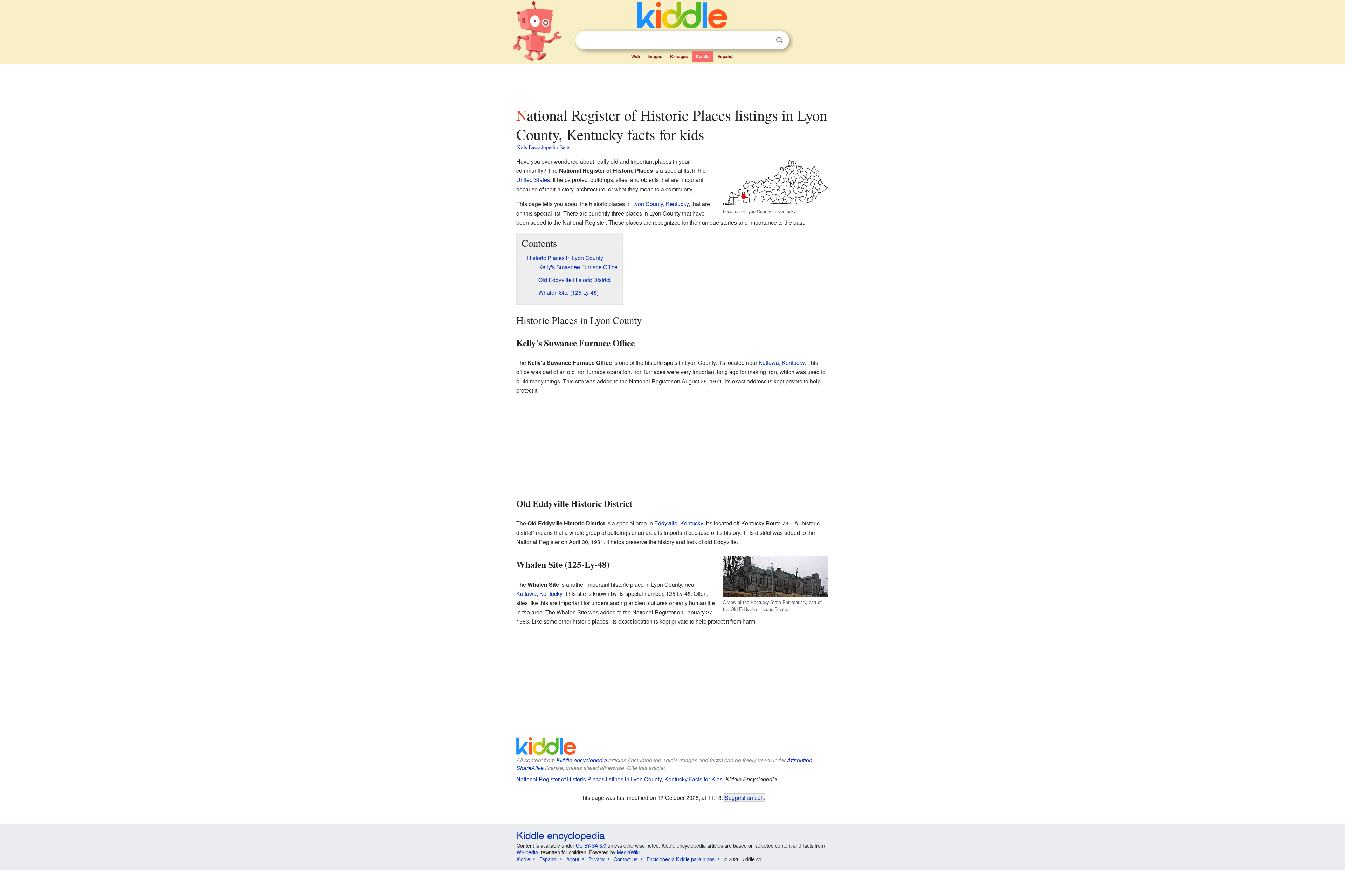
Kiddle (523, 859)
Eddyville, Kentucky (678, 523)
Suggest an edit (744, 797)
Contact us (625, 859)
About (572, 859)
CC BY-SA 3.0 (591, 845)
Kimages (679, 56)
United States (533, 180)
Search (779, 40)
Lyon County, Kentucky (660, 204)
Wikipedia (527, 852)
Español (725, 56)
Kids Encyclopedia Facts (543, 146)
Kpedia (703, 56)
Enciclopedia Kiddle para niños (681, 859)
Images (655, 56)
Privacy (596, 859)
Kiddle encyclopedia (581, 760)
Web (635, 56)
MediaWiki (628, 852)
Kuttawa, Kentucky (782, 363)
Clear (765, 40)
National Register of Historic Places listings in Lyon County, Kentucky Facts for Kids (619, 779)
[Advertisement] (672, 83)
